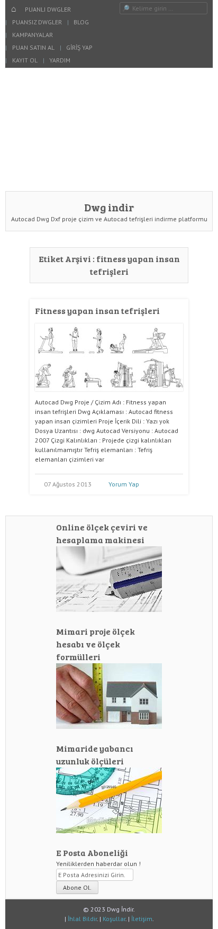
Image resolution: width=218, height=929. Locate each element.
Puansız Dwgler (37, 22)
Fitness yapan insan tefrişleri (97, 310)
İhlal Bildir (82, 919)
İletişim (141, 919)
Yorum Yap (123, 484)
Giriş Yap (79, 47)
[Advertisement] (109, 129)
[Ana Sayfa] (14, 9)
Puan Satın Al (33, 47)
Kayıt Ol (25, 60)
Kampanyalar (32, 35)
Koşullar (114, 919)
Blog (81, 22)
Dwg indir (109, 207)
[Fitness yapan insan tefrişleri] (109, 395)
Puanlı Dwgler (48, 9)
